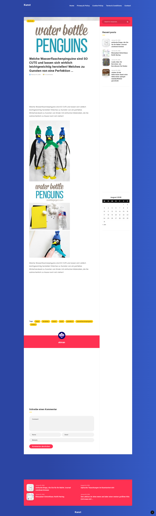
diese (37, 321)
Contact (127, 6)
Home (72, 6)
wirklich (33, 324)
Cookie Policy (97, 6)
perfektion (70, 321)
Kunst (27, 4)
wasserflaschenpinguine (84, 321)
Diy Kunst (30, 21)
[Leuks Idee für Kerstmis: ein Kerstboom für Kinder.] (106, 62)
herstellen (46, 321)
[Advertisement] (61, 92)
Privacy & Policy (83, 6)
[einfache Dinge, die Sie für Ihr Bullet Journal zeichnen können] (106, 42)
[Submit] (127, 22)
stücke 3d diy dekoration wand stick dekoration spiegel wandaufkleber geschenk (119, 77)
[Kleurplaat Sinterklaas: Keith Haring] (106, 53)
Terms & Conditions (114, 6)
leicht (61, 321)
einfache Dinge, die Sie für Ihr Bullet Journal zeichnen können (119, 44)
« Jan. (104, 225)
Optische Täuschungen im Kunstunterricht (97, 488)
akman (61, 342)
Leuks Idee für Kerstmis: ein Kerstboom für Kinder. (119, 64)
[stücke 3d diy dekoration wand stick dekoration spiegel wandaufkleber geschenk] (106, 72)
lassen (54, 321)
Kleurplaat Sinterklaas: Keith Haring (119, 54)
